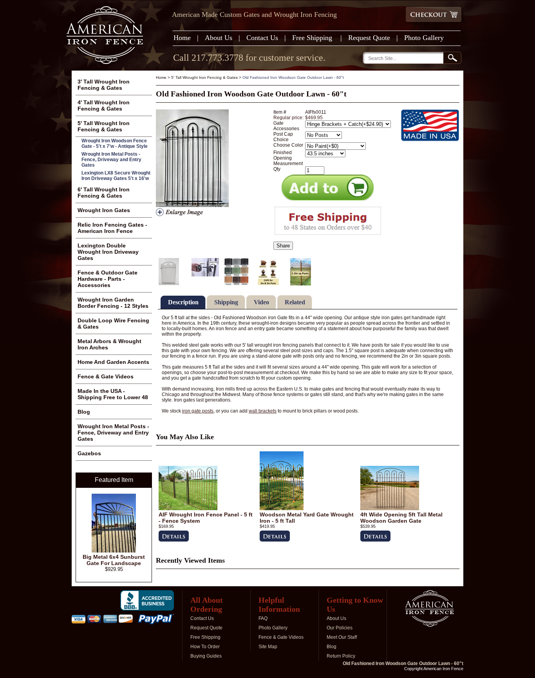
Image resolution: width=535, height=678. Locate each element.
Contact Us (262, 38)
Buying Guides (206, 656)
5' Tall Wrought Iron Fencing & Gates (204, 77)
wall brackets (263, 411)
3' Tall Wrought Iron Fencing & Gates (104, 84)
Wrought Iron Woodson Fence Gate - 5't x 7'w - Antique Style (114, 143)
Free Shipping (313, 38)
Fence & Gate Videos (106, 376)
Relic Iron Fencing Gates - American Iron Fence (112, 228)
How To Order (205, 646)
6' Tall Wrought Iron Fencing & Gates (104, 192)
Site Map (267, 646)
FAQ (263, 618)
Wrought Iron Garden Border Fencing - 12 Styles (113, 302)
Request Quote (369, 38)
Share (283, 246)
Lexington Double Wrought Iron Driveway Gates (108, 251)
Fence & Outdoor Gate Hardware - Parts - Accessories (107, 278)
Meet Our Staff (342, 637)
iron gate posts (197, 411)
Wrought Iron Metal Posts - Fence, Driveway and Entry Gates (111, 159)
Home (182, 38)
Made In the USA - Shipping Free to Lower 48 (113, 394)
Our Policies (339, 628)
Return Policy (341, 656)
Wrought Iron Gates (104, 210)
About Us (218, 38)
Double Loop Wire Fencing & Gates (113, 323)
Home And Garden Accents (113, 362)
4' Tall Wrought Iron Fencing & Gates (104, 105)
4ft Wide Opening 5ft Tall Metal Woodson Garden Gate (401, 517)
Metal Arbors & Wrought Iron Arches (109, 344)
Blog (84, 412)
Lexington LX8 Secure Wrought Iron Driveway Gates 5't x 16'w (115, 175)
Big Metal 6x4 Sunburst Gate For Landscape (114, 560)
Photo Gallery (424, 38)
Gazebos (89, 453)
